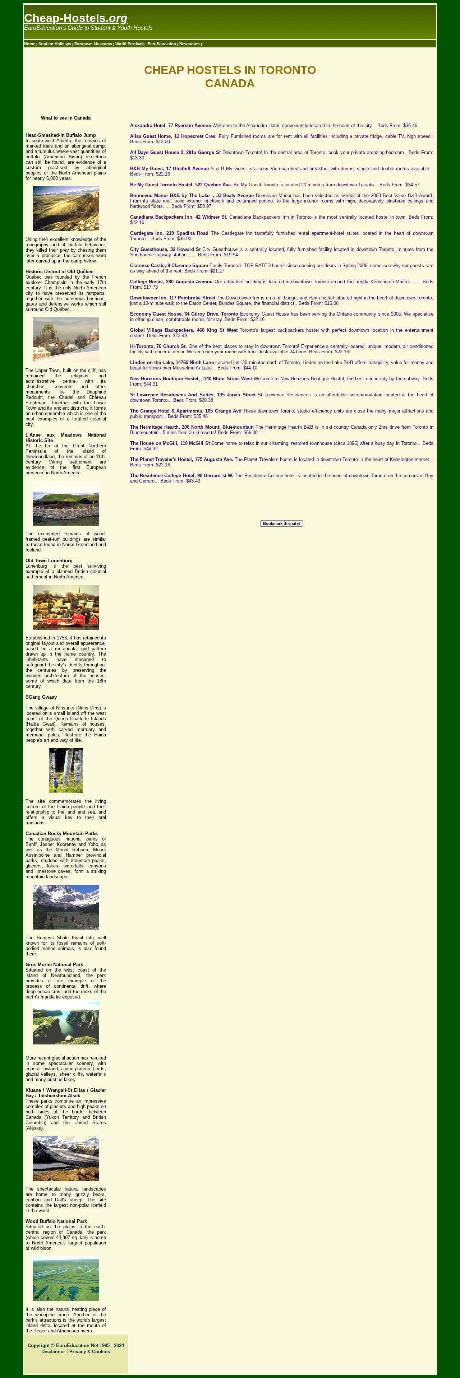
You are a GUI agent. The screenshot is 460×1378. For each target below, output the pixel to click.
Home (30, 44)
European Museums (93, 44)
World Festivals (130, 44)
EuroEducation (162, 44)
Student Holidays (55, 44)
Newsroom (190, 44)
